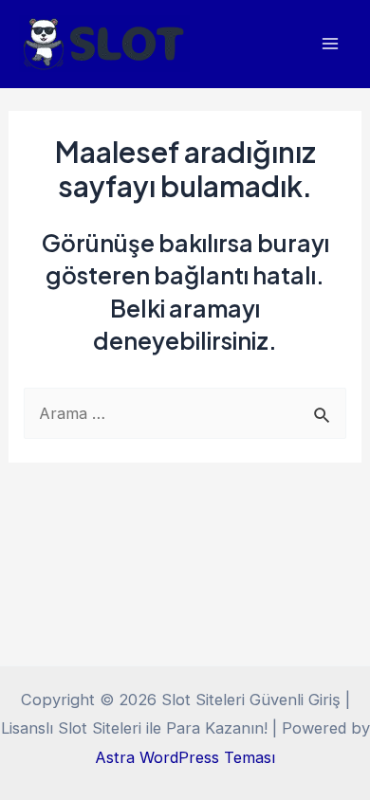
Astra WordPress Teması (185, 757)
